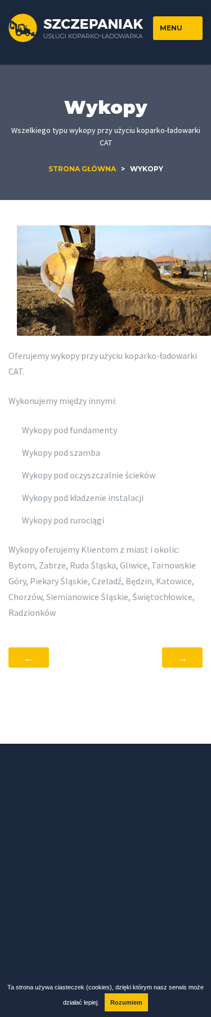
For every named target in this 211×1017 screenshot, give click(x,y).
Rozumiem (126, 1002)
